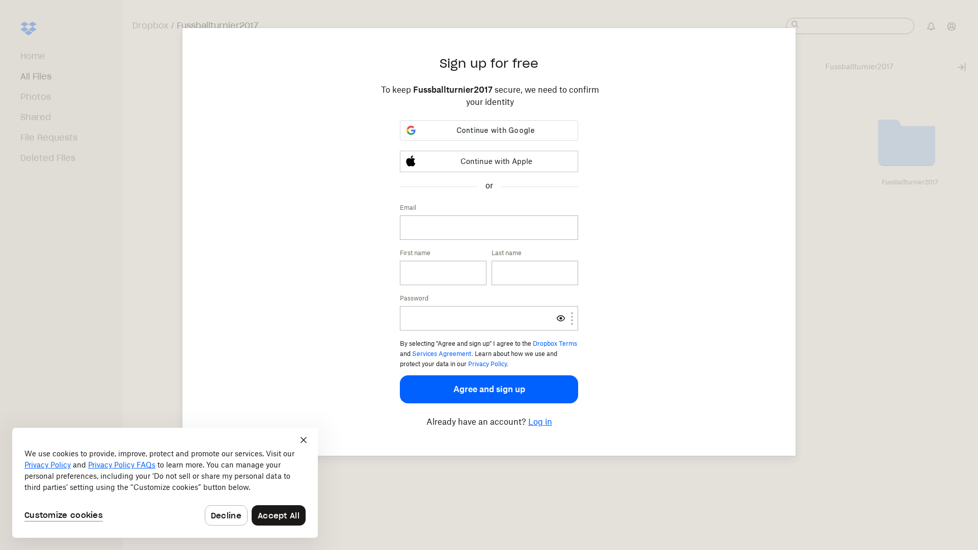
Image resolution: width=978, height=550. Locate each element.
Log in (540, 422)
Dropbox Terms (555, 343)
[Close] (303, 440)
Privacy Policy (487, 364)
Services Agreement (442, 354)
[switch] (561, 318)
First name (415, 253)
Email (408, 207)
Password (414, 298)
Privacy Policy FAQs (121, 464)
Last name (507, 253)
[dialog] (165, 483)
